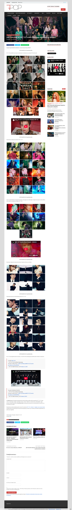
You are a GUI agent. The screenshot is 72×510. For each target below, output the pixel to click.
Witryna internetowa (11, 482)
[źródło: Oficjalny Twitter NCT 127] (13, 60)
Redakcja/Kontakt (14, 2)
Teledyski (48, 13)
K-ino (19, 15)
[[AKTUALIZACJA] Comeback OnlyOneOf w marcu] (26, 435)
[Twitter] (65, 2)
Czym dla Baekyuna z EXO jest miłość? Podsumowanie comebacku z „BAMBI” (60, 127)
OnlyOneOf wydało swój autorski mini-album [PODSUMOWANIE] (60, 114)
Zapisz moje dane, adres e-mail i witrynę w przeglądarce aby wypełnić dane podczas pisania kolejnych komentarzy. (24, 489)
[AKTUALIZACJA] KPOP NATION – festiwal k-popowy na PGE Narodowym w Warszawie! (12, 438)
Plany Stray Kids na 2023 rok (39, 437)
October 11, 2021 (24, 366)
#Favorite (24, 363)
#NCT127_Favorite (29, 363)
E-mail (8, 477)
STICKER (17, 419)
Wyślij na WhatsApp (25, 422)
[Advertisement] (50, 82)
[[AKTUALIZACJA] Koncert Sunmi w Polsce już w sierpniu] (56, 96)
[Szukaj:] (56, 9)
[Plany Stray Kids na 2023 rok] (39, 435)
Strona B (9, 15)
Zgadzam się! (58, 509)
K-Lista (14, 15)
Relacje (53, 13)
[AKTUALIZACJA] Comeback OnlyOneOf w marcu (26, 437)
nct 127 (14, 419)
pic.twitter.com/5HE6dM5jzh (13, 394)
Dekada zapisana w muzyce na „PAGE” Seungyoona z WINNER (60, 133)
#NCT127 (14, 360)
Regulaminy (8, 503)
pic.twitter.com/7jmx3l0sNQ (13, 365)
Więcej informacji (51, 509)
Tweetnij (18, 422)
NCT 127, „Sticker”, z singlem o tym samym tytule (36, 407)
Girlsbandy (36, 13)
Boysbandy (29, 13)
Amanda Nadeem (54, 108)
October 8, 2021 (24, 396)
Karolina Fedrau (13, 39)
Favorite (10, 419)
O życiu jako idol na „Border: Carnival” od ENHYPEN (59, 120)
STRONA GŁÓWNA (10, 13)
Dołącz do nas (20, 2)
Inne (43, 13)
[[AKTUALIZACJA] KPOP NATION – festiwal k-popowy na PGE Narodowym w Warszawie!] (12, 435)
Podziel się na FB (10, 422)
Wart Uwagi (59, 13)
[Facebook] (63, 2)
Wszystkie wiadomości (20, 13)
